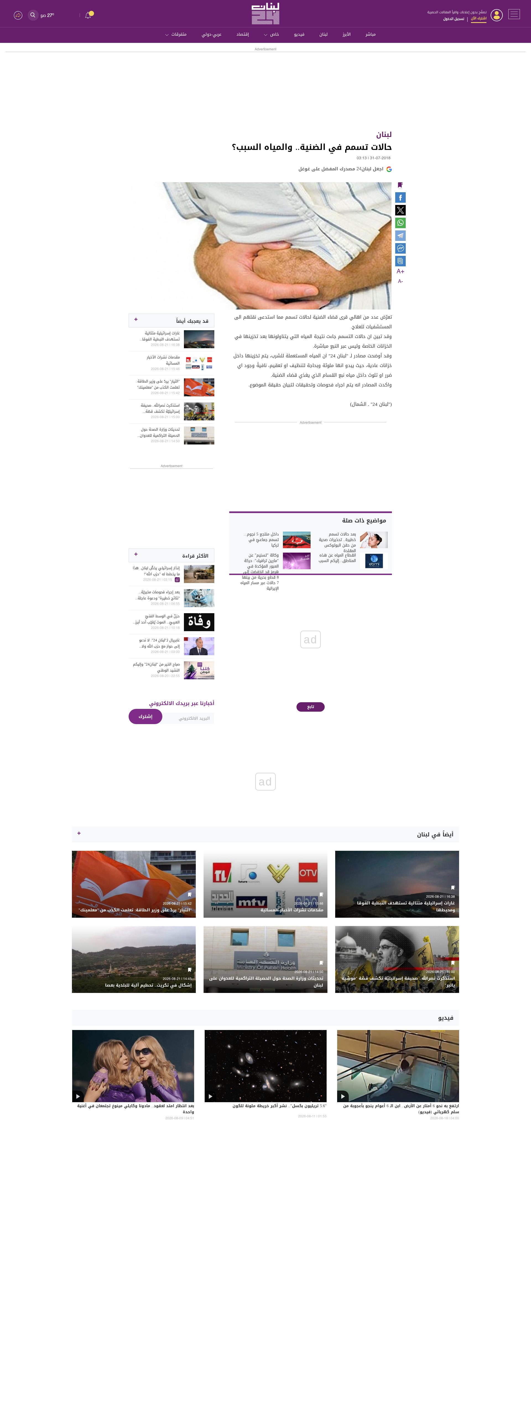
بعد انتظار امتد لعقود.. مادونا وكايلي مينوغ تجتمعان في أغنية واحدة (135, 1109)
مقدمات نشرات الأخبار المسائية (163, 360)
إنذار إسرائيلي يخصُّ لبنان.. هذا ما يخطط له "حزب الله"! (156, 571)
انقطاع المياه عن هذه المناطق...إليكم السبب (337, 558)
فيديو (299, 34)
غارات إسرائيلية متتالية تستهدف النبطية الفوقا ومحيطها (161, 336)
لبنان (323, 34)
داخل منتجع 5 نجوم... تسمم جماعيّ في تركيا (261, 540)
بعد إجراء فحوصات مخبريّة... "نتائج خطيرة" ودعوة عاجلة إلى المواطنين (159, 595)
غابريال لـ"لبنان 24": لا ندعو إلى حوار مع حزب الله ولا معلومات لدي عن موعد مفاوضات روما (159, 643)
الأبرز (347, 34)
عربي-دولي (212, 34)
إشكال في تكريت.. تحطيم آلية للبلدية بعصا (148, 985)
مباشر (371, 34)
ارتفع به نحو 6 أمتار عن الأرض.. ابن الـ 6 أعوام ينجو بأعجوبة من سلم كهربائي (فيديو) (401, 1109)
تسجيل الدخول (453, 19)
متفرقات (179, 34)
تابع (310, 707)
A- (400, 281)
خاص (274, 34)
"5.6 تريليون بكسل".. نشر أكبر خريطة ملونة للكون (280, 1106)
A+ (400, 272)
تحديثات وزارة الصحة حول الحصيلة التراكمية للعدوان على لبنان (160, 432)
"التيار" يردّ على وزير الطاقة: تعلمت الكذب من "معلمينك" (158, 384)
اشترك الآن (478, 18)
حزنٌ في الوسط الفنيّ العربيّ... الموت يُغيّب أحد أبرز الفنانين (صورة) (157, 619)
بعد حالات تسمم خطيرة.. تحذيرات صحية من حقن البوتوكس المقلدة (337, 543)
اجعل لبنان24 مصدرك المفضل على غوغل (341, 169)
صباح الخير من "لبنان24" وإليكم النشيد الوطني (156, 667)
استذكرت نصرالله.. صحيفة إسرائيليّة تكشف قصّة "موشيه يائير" (160, 408)
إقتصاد (242, 34)
